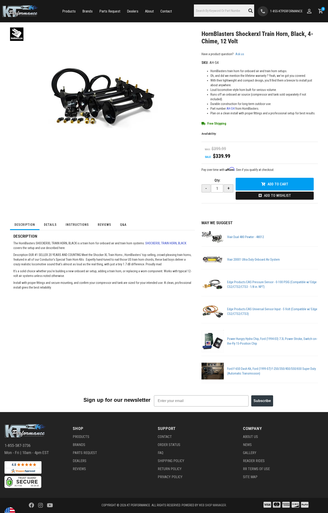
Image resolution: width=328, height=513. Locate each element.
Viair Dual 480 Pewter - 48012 (245, 237)
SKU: (204, 63)
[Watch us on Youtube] (50, 505)
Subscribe (262, 401)
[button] (69, 11)
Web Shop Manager (212, 505)
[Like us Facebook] (31, 505)
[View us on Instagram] (40, 505)
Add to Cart (278, 184)
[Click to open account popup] (309, 11)
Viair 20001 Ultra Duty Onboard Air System (253, 259)
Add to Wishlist (277, 195)
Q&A (123, 224)
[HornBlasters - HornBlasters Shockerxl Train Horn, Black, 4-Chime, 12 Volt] (16, 34)
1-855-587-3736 (17, 445)
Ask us (239, 54)
